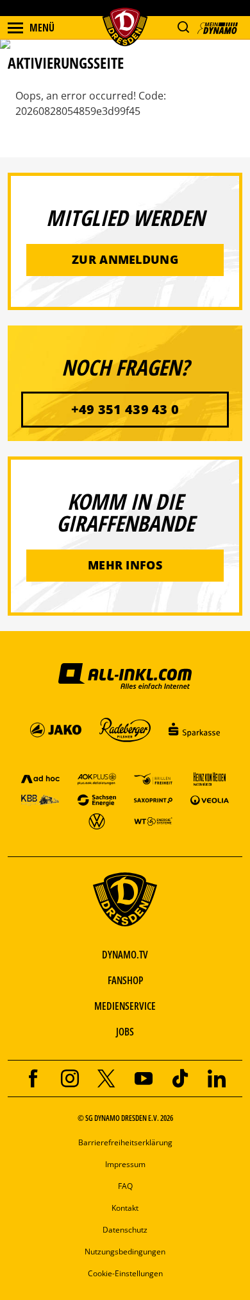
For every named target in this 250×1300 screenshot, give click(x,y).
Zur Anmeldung (125, 259)
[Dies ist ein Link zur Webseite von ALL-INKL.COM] (125, 675)
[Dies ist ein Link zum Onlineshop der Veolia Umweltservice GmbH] (209, 799)
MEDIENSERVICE (125, 1006)
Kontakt (125, 1207)
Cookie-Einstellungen (125, 1273)
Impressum (125, 1164)
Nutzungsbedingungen (125, 1251)
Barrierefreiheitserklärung (125, 1142)
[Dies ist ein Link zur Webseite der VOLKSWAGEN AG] (97, 820)
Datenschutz (125, 1229)
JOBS (125, 1032)
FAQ (125, 1186)
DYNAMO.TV (125, 955)
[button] (183, 27)
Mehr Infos (125, 565)
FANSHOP (125, 980)
